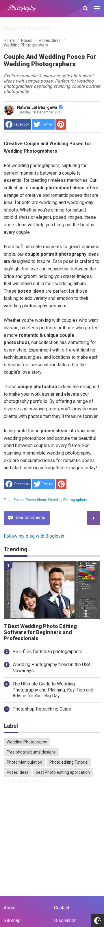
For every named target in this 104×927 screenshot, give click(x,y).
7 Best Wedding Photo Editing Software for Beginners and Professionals (40, 632)
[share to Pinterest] (60, 124)
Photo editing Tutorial (68, 762)
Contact (61, 908)
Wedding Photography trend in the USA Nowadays (51, 667)
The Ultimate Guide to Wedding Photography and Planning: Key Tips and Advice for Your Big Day (52, 690)
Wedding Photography (27, 742)
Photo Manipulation (24, 762)
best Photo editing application (63, 772)
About (10, 908)
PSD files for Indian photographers (47, 651)
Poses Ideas (36, 500)
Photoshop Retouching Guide (41, 709)
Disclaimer (65, 920)
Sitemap (12, 920)
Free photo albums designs (31, 752)
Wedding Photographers (67, 500)
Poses (19, 500)
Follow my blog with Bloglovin (34, 536)
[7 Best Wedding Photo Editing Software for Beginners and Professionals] (52, 590)
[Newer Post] (93, 517)
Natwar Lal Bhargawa (37, 107)
